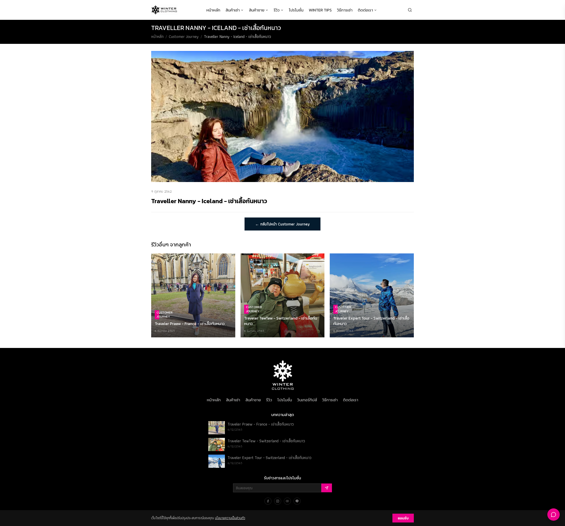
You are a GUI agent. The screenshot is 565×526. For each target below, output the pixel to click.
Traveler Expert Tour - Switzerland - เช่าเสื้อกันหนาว (269, 458)
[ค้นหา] (410, 10)
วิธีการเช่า (344, 10)
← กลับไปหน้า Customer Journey (282, 224)
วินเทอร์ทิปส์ (307, 400)
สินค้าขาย (256, 10)
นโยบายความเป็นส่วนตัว (230, 518)
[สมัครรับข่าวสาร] (326, 487)
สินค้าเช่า (233, 10)
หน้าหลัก (213, 10)
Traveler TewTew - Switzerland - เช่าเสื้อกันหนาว (266, 441)
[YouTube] (287, 501)
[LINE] (297, 501)
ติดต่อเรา (365, 10)
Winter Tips (320, 10)
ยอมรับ (403, 518)
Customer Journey (184, 36)
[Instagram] (277, 501)
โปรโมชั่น (296, 10)
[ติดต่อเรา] (553, 514)
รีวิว (277, 10)
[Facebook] (267, 501)
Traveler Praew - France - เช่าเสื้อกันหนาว (261, 424)
